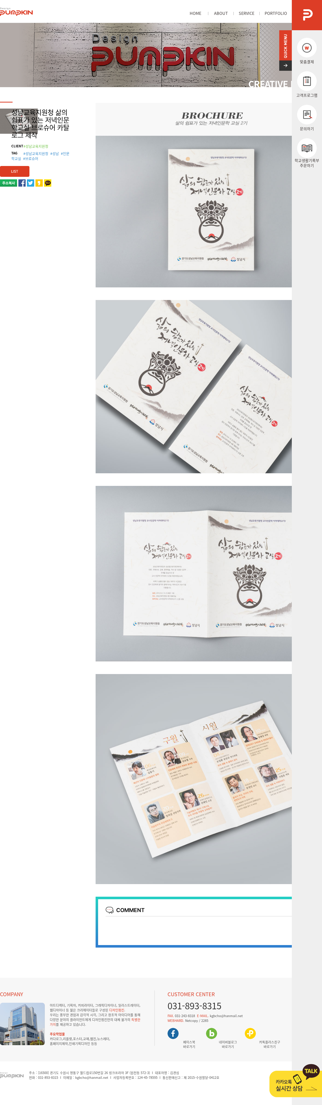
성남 (55, 153)
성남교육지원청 (36, 153)
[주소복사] (8, 181)
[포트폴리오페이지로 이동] (14, 168)
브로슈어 (31, 158)
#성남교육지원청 (35, 146)
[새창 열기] (22, 181)
